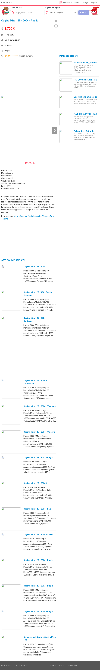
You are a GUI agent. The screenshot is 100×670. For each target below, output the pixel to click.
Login (85, 2)
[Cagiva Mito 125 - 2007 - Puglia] (11, 594)
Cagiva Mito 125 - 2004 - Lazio (38, 509)
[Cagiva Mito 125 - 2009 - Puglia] (11, 620)
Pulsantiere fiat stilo (84, 131)
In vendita (37, 216)
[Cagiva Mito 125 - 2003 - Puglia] (11, 466)
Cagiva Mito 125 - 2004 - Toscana (39, 406)
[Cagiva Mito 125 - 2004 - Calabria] (11, 440)
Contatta (52, 665)
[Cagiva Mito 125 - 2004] (11, 275)
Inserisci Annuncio (71, 2)
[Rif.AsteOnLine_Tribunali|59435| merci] (65, 68)
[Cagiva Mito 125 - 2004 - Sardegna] (11, 326)
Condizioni (72, 665)
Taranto (4, 219)
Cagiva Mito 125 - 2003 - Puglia (38, 457)
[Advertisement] (20, 76)
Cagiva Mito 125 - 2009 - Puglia (38, 611)
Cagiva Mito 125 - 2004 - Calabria (39, 432)
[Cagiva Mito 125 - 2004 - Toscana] (11, 414)
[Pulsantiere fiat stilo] (65, 136)
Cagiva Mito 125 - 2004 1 (35, 483)
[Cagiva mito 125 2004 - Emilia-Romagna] (11, 300)
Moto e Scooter (20, 216)
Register (95, 2)
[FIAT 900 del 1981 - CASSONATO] (65, 119)
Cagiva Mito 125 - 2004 (34, 266)
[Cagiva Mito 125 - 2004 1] (11, 491)
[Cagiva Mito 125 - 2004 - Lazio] (11, 517)
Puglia (30, 216)
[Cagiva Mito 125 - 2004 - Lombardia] (11, 389)
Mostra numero (26, 56)
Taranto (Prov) (48, 216)
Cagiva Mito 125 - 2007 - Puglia (38, 586)
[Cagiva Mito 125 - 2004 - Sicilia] (11, 543)
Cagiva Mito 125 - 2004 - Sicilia (38, 534)
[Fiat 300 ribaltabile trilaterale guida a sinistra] (65, 85)
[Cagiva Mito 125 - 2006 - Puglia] (11, 568)
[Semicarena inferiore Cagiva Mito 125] (11, 645)
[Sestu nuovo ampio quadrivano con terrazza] (65, 102)
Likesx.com (7, 2)
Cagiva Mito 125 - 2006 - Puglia (38, 560)
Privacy (62, 665)
